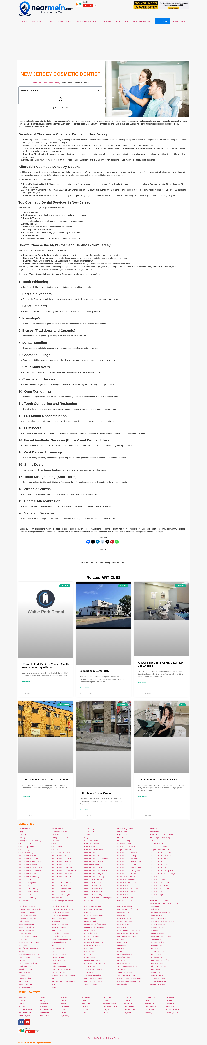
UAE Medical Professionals (128, 981)
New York (170, 1006)
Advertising (89, 828)
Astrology (22, 834)
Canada (153, 840)
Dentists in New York (86, 21)
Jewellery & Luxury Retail (29, 942)
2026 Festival (57, 828)
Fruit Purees (23, 921)
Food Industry (90, 918)
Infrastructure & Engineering (162, 936)
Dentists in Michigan (93, 882)
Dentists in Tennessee (159, 891)
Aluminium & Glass (59, 831)
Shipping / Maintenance (127, 966)
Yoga (53, 987)
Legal (53, 945)
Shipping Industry (25, 969)
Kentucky (22, 1003)
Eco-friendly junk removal (62, 900)
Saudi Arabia (89, 966)
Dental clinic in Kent (92, 864)
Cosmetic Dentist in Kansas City (157, 779)
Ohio (62, 1009)
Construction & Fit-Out (94, 846)
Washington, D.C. (173, 1012)
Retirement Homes (59, 966)
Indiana (127, 1000)
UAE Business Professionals (129, 978)
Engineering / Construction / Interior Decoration (165, 904)
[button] (99, 91)
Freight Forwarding (158, 918)
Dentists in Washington (61, 894)
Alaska (42, 997)
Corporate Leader (124, 849)
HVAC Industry (90, 930)
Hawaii (63, 1000)
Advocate (154, 828)
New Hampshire (110, 1006)
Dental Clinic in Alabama (160, 852)
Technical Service (124, 972)
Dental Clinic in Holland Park (129, 861)
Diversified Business (126, 897)
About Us (36, 21)
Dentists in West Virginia (94, 894)
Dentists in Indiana (26, 879)
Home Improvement (59, 927)
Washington (149, 1012)
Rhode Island (150, 1009)
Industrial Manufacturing (127, 933)
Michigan (128, 1003)
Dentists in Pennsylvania (28, 891)
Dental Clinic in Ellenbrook (29, 861)
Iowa (146, 1000)
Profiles (21, 960)
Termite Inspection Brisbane (63, 975)
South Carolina (172, 1009)
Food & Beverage (58, 918)
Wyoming (64, 1015)
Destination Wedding (142, 21)
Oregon (106, 1009)
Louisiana (43, 1003)
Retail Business (156, 963)
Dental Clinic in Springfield (128, 870)
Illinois (105, 1000)
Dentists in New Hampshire (161, 885)
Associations (155, 831)
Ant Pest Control (91, 831)
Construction (56, 846)
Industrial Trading (58, 936)
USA (53, 984)
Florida (21, 1000)
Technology (155, 972)
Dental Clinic (89, 852)
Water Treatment (91, 984)
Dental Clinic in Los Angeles (30, 867)
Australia (55, 834)
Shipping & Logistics (158, 966)
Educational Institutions (160, 900)
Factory (87, 912)
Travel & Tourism (157, 975)
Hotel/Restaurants (157, 927)
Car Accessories (25, 843)
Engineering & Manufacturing (63, 909)
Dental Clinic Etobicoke (127, 852)
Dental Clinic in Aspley (126, 855)
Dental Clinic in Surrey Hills (161, 870)
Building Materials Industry (29, 840)
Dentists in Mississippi (159, 882)
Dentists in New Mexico (61, 888)
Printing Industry (157, 957)
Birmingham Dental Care (95, 671)
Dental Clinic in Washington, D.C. (164, 873)
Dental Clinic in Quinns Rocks (63, 870)
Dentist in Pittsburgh (110, 21)
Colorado (128, 997)
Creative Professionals (61, 852)
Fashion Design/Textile (160, 912)
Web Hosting (122, 984)
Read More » (26, 681)
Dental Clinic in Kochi (159, 864)
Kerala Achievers (58, 942)
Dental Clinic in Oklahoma (95, 867)
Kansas (169, 1000)
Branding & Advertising (160, 837)
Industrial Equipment (60, 933)
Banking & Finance (26, 837)
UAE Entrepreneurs (158, 978)
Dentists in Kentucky (93, 879)
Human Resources (26, 930)
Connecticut (149, 997)
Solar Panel (155, 969)
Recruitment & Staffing (159, 960)
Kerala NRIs (122, 942)
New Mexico (150, 1006)
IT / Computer (156, 939)
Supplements (90, 972)
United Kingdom (25, 984)
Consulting (56, 849)
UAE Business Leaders (94, 978)
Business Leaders (91, 840)
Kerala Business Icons (93, 942)
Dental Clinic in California (29, 858)
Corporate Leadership (159, 849)
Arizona (63, 997)
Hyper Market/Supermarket (128, 930)
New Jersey (54, 82)
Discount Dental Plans (60, 897)
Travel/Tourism (24, 978)
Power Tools (89, 957)
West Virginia (24, 1015)
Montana (43, 1006)
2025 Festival (24, 828)
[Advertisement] (103, 42)
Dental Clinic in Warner (127, 873)
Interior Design (24, 939)
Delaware (170, 997)
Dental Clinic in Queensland (30, 870)
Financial (121, 915)
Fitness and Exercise (27, 918)
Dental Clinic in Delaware (127, 858)
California (107, 997)
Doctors (153, 897)
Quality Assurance (92, 960)
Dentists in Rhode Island (61, 891)
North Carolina (25, 1009)
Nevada (84, 1006)
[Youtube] (27, 1022)
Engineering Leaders (93, 909)
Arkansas (85, 997)
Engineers (154, 909)
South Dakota (24, 1012)
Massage (154, 948)
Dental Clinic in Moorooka (62, 867)
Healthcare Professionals (95, 924)
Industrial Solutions (158, 933)
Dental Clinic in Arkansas (94, 855)
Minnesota (149, 1003)
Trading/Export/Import (126, 975)
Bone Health (122, 837)
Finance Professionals (93, 915)
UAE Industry (23, 981)
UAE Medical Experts (93, 981)
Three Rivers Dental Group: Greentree (45, 779)
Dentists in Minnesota (126, 882)
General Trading (91, 921)
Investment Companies (61, 939)
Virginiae (127, 1012)
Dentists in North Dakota (160, 888)
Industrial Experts (91, 933)
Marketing (88, 948)
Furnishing (55, 921)
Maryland (85, 1003)
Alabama (22, 997)
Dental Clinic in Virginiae (94, 873)
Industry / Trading (91, 936)
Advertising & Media (125, 828)
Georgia (43, 1000)
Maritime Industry (58, 948)
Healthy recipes (123, 924)
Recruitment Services (27, 963)
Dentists (153, 876)
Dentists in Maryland (27, 882)
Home (25, 21)
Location (43, 82)
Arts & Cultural (123, 831)
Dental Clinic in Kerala (126, 864)
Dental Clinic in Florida (61, 861)
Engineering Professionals (128, 909)
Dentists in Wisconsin (126, 894)
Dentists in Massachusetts (62, 882)
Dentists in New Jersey (28, 888)
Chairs (54, 843)
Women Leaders (25, 987)
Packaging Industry (59, 954)
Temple (49, 21)
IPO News (121, 939)
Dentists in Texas (64, 21)
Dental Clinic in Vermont (61, 873)
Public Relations (58, 960)
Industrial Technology (27, 936)
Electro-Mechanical (92, 906)
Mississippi (170, 1003)
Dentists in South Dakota (127, 891)
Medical (54, 951)
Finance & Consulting (60, 915)
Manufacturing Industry (28, 948)
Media (21, 951)
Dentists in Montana (59, 885)
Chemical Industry (124, 843)
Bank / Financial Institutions (161, 834)
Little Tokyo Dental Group (95, 793)
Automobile (89, 834)
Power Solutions (58, 957)
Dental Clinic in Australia (160, 855)
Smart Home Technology (61, 969)
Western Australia (157, 984)
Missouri (22, 1006)
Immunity (154, 930)
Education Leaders (125, 900)
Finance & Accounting (27, 915)
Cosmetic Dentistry (89, 562)
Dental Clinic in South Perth (96, 870)
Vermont (106, 1012)
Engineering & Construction (30, 909)
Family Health (123, 912)
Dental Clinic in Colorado (61, 858)
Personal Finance (124, 954)
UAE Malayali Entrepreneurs (63, 981)
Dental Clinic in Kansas (61, 864)
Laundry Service (157, 942)
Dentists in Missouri (26, 885)
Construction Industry (159, 846)
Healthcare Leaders (59, 924)
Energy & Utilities (124, 906)
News (119, 951)
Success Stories (58, 972)
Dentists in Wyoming (159, 894)
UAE (53, 978)
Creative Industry (25, 852)
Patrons (87, 954)
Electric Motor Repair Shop (29, 906)
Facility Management (60, 912)
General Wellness (124, 921)
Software (121, 969)
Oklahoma (86, 1009)
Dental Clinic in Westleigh (29, 876)
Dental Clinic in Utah (27, 873)
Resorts (54, 963)
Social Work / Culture (93, 969)
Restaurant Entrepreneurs (95, 963)
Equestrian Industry (26, 912)
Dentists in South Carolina (95, 891)
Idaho (83, 1000)
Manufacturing (156, 945)
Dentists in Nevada (125, 885)
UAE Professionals (158, 981)
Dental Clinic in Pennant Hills (129, 867)
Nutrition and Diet (157, 951)
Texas (63, 1012)
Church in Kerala (157, 843)
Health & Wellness (26, 924)
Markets (120, 948)
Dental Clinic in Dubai (159, 858)
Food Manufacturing (125, 918)
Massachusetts (109, 1003)
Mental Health (90, 951)
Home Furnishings (26, 927)
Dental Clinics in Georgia (94, 876)
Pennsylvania (129, 1009)
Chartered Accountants (94, 843)
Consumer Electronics (93, 849)
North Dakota (45, 1009)
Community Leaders (26, 846)
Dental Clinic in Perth (159, 867)
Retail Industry (24, 966)
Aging (20, 831)
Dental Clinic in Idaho (159, 861)
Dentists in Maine (157, 879)
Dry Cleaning (23, 900)
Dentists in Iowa (58, 879)
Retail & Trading (124, 963)
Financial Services (158, 915)
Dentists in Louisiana (126, 879)
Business (55, 840)
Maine (63, 1003)
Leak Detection (24, 945)
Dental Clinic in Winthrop (61, 876)
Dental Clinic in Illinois (27, 864)
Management (122, 945)
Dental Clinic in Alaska (27, 855)
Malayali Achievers (92, 945)
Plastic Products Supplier (29, 957)
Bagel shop (122, 834)
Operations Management (28, 954)
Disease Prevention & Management (99, 897)
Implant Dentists (25, 933)
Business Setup (123, 840)
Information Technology (127, 936)
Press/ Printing (123, 957)
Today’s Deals (178, 21)
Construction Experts (126, 846)
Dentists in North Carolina (128, 888)
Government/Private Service (162, 921)
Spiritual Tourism (25, 972)
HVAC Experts (57, 930)
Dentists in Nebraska (93, 885)
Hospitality (121, 927)
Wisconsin (44, 1015)
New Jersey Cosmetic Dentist (113, 562)
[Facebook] (21, 1022)
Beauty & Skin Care (59, 837)
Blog (126, 21)
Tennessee (44, 1012)
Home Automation (157, 924)
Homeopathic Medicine (94, 927)
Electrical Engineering (60, 906)
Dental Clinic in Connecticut (96, 858)
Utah (83, 1012)
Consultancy (23, 849)
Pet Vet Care (155, 954)
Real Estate (122, 960)
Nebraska (64, 1006)
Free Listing (162, 21)
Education (88, 900)
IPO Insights (89, 939)
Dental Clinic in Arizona (61, 855)
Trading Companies (92, 975)
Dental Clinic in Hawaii (93, 861)
